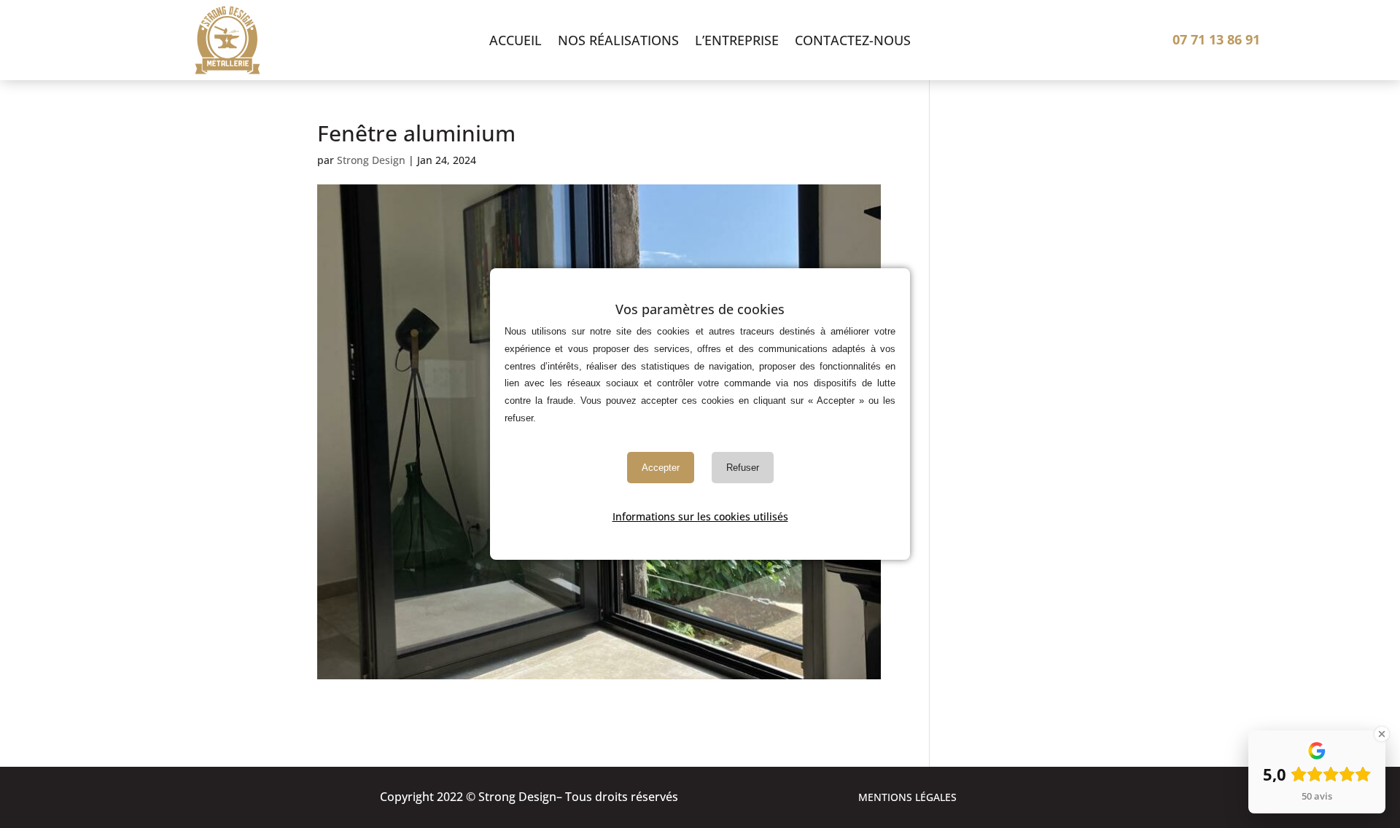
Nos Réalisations (618, 42)
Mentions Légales (907, 798)
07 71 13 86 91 (1216, 39)
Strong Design (371, 160)
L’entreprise (737, 42)
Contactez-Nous (853, 42)
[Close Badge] (1381, 734)
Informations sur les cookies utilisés (700, 516)
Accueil (515, 42)
